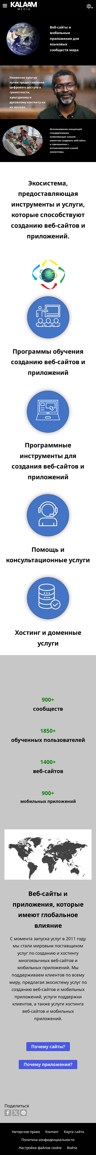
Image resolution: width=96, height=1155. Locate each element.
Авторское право (26, 1131)
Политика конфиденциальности (48, 1139)
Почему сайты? (48, 1046)
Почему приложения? (48, 1064)
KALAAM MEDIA (16, 5)
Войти (72, 1147)
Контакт (51, 1131)
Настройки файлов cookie (40, 1147)
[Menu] (8, 6)
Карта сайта (74, 1131)
